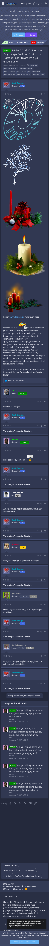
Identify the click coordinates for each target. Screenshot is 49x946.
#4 (45, 504)
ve (15, 381)
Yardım (8, 889)
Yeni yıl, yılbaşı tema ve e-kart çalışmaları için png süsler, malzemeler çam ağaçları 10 (26, 768)
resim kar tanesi (38, 74)
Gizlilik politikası (30, 886)
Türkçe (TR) (9, 884)
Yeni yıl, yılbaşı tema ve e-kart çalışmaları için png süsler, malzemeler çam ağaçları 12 (26, 731)
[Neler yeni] (46, 3)
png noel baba (9, 71)
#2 (45, 401)
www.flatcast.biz (17, 316)
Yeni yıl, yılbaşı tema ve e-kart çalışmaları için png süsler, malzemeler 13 (26, 713)
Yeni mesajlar (12, 930)
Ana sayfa (19, 889)
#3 (45, 450)
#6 (45, 604)
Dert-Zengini (10, 65)
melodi (12, 719)
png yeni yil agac (34, 71)
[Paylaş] (41, 94)
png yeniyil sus (9, 74)
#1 (45, 94)
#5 (45, 555)
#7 (45, 656)
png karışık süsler (26, 68)
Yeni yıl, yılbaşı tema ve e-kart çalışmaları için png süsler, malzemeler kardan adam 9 (26, 786)
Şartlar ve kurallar (13, 886)
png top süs (21, 71)
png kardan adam (11, 68)
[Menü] (2, 3)
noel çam (33, 65)
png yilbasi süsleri (23, 74)
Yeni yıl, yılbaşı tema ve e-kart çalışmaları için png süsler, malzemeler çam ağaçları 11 (26, 750)
